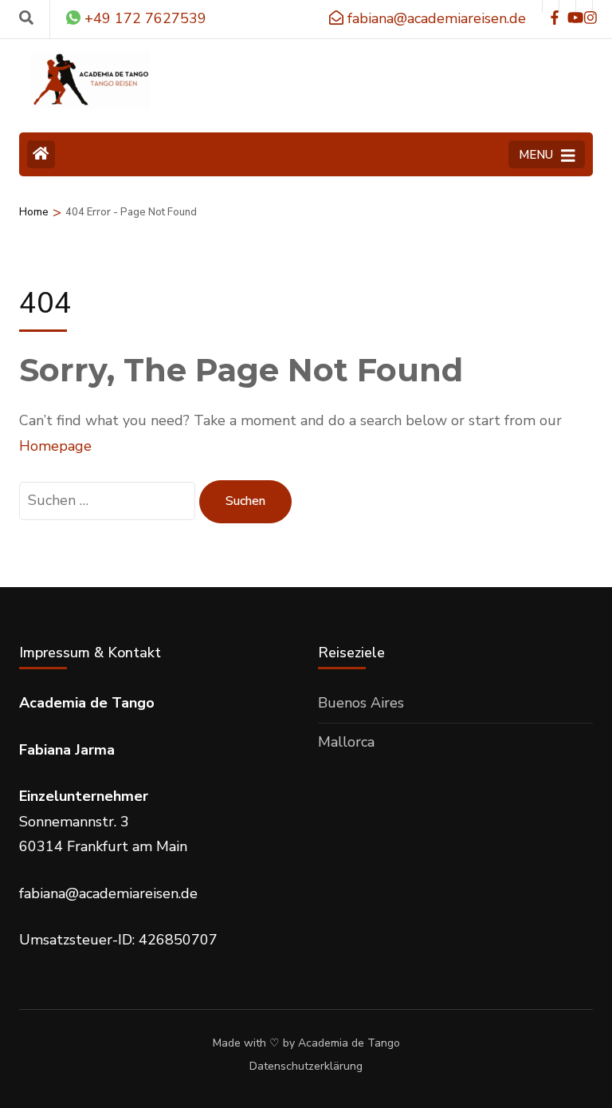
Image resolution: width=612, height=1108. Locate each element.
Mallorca (346, 741)
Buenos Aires (361, 702)
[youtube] (567, 6)
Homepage (55, 445)
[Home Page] (41, 154)
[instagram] (584, 6)
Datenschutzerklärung (306, 1066)
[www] (551, 6)
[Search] (26, 18)
